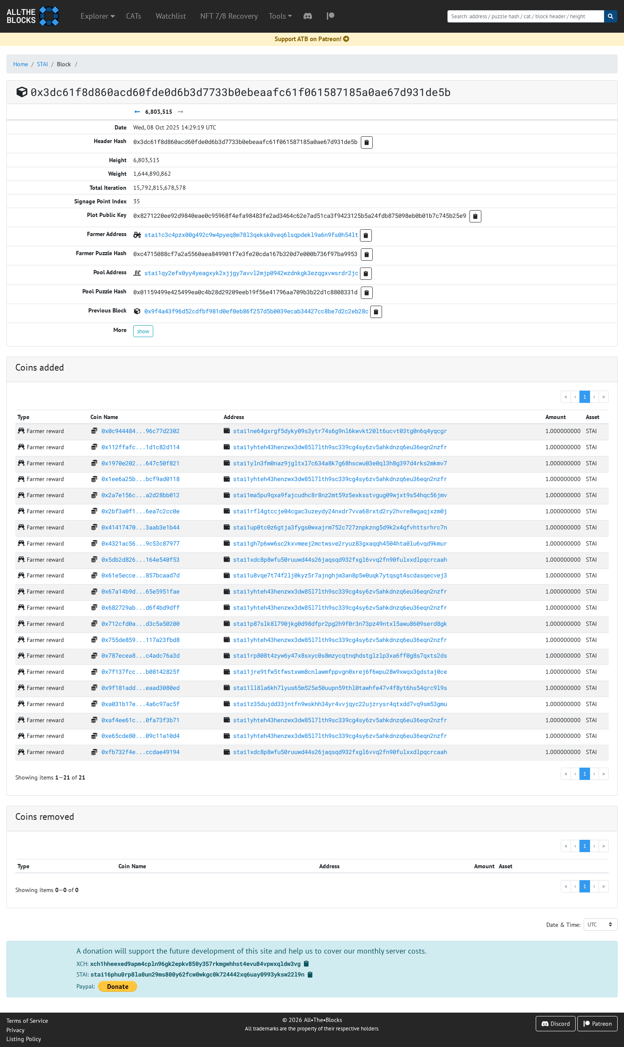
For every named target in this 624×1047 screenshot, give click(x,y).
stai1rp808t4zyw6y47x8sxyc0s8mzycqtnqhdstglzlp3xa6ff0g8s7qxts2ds (340, 655)
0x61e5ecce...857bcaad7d (140, 575)
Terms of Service (27, 1020)
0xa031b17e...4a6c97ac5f (140, 704)
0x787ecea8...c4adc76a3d (140, 655)
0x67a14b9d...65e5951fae (140, 591)
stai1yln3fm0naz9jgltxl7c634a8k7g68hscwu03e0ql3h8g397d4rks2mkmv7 (340, 463)
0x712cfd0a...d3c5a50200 (140, 623)
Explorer (95, 16)
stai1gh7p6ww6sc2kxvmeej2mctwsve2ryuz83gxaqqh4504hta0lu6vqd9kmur (340, 543)
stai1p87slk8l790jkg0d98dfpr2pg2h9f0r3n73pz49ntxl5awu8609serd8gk (340, 623)
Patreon (601, 1023)
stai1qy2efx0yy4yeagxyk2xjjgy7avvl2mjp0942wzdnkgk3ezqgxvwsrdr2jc (251, 273)
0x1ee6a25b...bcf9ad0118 (140, 479)
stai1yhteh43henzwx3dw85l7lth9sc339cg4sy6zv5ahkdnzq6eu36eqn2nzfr (340, 447)
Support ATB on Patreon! (308, 39)
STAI (42, 64)
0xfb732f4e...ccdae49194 (140, 752)
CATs (133, 16)
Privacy (15, 1030)
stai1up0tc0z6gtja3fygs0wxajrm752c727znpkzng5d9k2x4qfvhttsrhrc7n (340, 527)
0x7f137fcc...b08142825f (140, 671)
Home (20, 64)
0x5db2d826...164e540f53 (140, 559)
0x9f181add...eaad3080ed (140, 688)
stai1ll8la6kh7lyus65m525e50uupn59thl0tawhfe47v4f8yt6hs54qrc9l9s (340, 688)
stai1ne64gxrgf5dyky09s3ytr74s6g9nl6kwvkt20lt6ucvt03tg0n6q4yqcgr (340, 431)
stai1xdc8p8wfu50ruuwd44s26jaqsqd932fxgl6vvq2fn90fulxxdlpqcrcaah (340, 559)
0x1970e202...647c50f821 (140, 463)
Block (64, 64)
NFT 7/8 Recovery (229, 16)
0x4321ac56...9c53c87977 (140, 543)
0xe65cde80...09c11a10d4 (140, 736)
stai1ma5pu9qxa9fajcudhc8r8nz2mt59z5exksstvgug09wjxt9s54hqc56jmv (340, 495)
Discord (559, 1023)
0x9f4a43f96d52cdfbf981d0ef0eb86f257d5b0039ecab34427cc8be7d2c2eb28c (256, 311)
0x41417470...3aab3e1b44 (140, 527)
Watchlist (171, 16)
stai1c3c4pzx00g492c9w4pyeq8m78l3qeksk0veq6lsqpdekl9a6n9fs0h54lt (251, 235)
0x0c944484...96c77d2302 (140, 431)
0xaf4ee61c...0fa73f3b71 (140, 720)
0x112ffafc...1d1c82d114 (140, 447)
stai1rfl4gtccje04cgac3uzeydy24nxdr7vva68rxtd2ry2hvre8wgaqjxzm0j (340, 511)
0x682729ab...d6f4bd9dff (140, 607)
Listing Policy (23, 1039)
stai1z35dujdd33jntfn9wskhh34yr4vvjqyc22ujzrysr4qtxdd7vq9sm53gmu (340, 704)
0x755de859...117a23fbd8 (140, 640)
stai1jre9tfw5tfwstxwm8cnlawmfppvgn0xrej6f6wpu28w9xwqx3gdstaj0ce (340, 671)
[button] (280, 16)
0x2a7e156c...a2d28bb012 (140, 495)
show (143, 331)
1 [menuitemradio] (584, 396)
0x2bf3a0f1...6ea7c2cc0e (140, 511)
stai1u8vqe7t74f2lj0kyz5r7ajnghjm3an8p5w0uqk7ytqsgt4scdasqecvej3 (340, 575)
